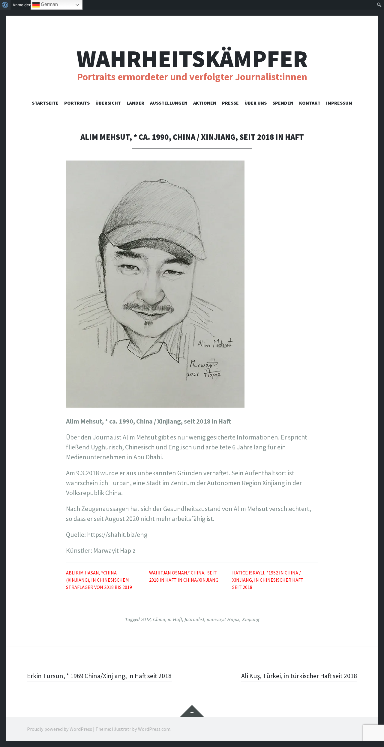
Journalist (194, 619)
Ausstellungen (169, 103)
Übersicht (108, 103)
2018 (146, 619)
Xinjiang (250, 619)
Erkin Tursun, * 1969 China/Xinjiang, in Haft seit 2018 (99, 676)
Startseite (45, 103)
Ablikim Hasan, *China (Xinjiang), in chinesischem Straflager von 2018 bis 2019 (99, 580)
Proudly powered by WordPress (59, 729)
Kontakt (309, 103)
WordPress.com (154, 729)
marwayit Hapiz (223, 619)
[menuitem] (5, 5)
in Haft (175, 619)
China (159, 619)
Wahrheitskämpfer (192, 59)
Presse (230, 103)
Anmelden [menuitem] (22, 4)
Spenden (282, 103)
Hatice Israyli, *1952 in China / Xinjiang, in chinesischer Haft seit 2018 (268, 580)
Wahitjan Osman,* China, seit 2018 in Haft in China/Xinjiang (183, 576)
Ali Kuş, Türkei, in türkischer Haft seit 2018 (299, 676)
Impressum (339, 103)
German (49, 4)
